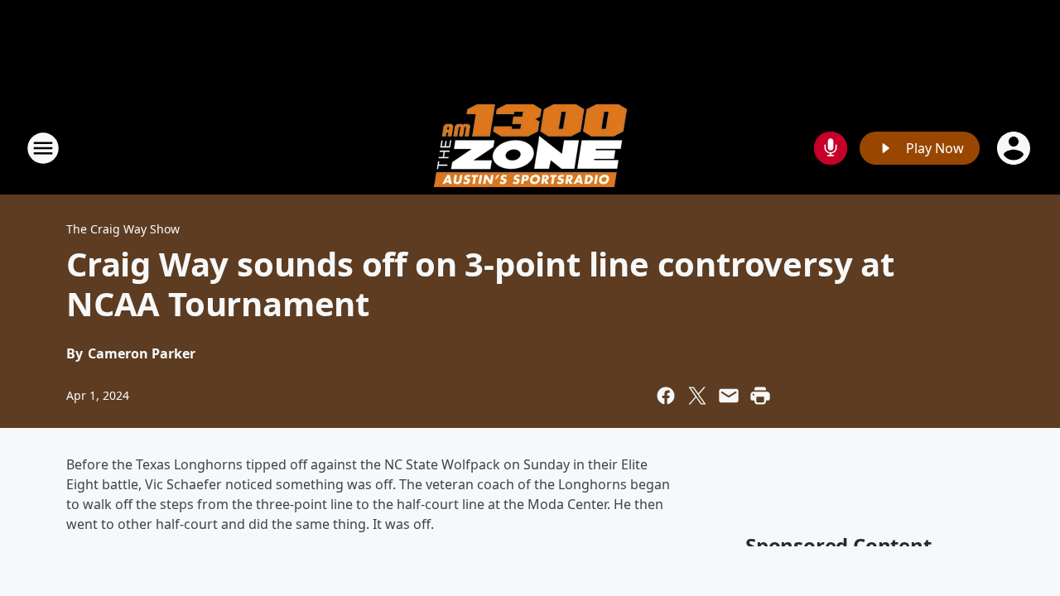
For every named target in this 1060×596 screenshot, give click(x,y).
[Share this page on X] (697, 395)
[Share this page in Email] (728, 395)
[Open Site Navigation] (43, 148)
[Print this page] (760, 395)
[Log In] (1015, 148)
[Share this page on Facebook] (665, 395)
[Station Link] (530, 147)
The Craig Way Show (123, 229)
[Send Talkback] (830, 148)
